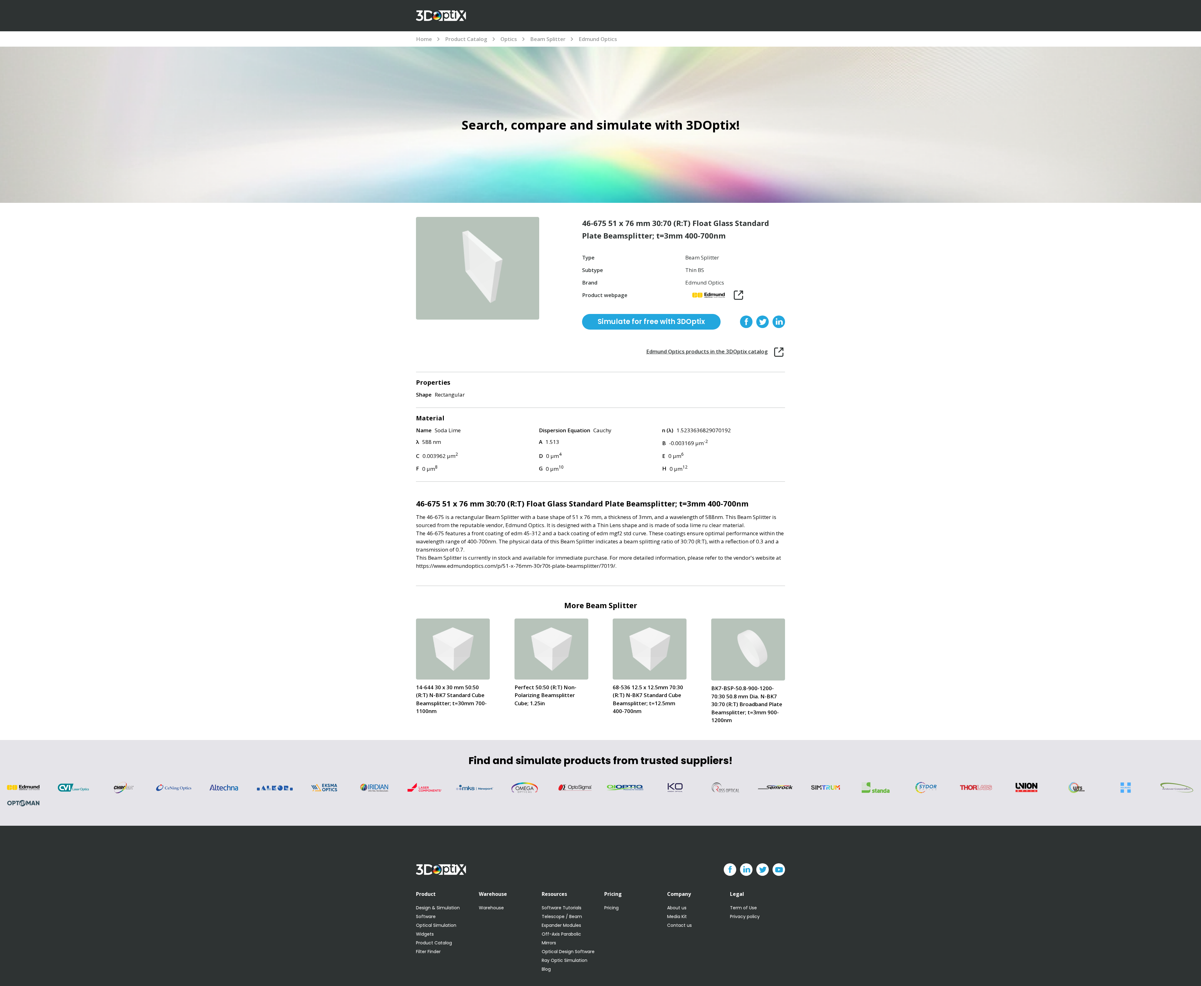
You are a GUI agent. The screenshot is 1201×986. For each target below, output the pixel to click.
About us (677, 908)
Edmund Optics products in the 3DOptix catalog (707, 351)
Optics (508, 39)
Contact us (679, 925)
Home (424, 39)
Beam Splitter (547, 39)
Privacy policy (745, 916)
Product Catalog (466, 39)
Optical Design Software (568, 951)
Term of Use (743, 908)
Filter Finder (428, 951)
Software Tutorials (561, 908)
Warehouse (491, 908)
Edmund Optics (598, 39)
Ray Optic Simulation (564, 960)
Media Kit (677, 916)
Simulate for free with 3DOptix (651, 321)
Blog (546, 969)
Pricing (611, 908)
